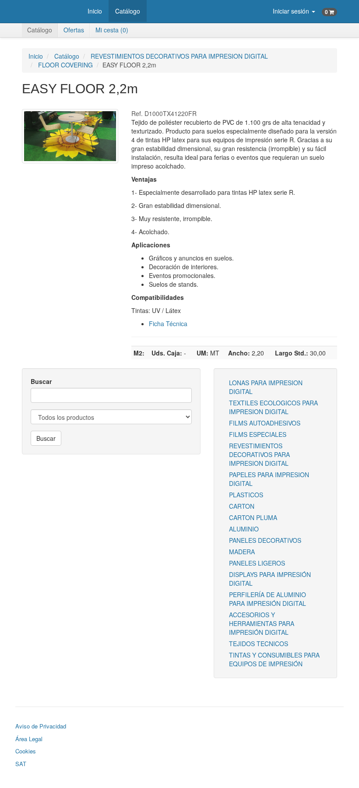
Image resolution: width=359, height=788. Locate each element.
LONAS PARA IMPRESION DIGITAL (266, 387)
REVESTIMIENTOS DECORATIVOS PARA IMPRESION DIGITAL (179, 56)
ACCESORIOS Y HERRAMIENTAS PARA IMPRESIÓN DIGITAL (261, 623)
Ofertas (73, 29)
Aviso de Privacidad (40, 726)
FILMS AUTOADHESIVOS (264, 423)
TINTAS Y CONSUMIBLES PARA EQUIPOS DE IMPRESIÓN (274, 659)
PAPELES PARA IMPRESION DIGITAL (269, 479)
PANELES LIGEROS (257, 563)
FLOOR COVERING (65, 64)
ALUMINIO (244, 528)
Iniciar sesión (292, 11)
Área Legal (28, 739)
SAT (20, 764)
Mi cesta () (111, 29)
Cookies (25, 751)
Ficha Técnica (168, 323)
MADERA (242, 551)
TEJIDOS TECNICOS (258, 643)
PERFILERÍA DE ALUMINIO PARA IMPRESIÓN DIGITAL (267, 599)
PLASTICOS (246, 494)
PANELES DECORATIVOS (265, 540)
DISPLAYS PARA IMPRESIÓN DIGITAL (270, 578)
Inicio (95, 11)
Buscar (41, 381)
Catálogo (127, 11)
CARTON (241, 506)
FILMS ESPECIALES (257, 434)
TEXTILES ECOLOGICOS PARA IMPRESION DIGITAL (273, 407)
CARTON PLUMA (253, 517)
